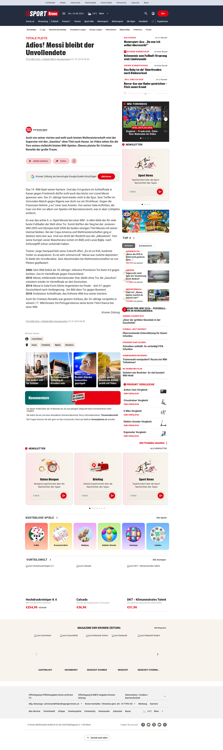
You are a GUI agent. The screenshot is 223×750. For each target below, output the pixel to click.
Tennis (77, 21)
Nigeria (58, 345)
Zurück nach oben (97, 737)
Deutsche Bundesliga (57, 30)
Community (75, 3)
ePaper (63, 3)
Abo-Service (34, 711)
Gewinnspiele (90, 3)
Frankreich (46, 345)
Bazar (146, 3)
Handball (143, 21)
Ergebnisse (162, 21)
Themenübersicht (109, 415)
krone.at (30, 21)
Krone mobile (106, 3)
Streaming (43, 21)
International (111, 30)
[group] (36, 369)
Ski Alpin (131, 21)
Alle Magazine (160, 628)
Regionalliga (125, 30)
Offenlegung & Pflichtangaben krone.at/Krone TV (51, 696)
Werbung (142, 704)
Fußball (54, 21)
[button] (153, 21)
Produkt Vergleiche (140, 384)
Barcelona (69, 345)
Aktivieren (106, 176)
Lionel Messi (37, 339)
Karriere (154, 704)
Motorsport (102, 21)
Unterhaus (137, 30)
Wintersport (117, 21)
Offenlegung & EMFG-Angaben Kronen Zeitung (96, 696)
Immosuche (121, 3)
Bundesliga (31, 30)
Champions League (78, 30)
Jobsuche (135, 3)
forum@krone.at (99, 419)
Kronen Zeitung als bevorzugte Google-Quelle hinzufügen (73, 176)
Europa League (96, 30)
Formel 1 (66, 21)
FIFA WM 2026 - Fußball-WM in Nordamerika (48, 59)
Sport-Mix (89, 21)
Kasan (34, 345)
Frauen (148, 30)
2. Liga (42, 30)
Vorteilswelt (50, 3)
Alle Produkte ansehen (152, 443)
